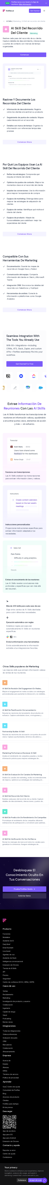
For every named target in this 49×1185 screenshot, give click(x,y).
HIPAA (5, 1071)
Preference (22, 1180)
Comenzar (24, 55)
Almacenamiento (9, 1052)
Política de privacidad (11, 1078)
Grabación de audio (10, 1038)
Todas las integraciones (11, 1031)
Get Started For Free (24, 364)
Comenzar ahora (24, 142)
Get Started (34, 11)
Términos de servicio (10, 1074)
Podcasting (7, 1019)
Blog (4, 1094)
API (4, 972)
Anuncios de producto (11, 1097)
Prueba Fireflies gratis (23, 889)
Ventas (5, 991)
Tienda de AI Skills (9, 968)
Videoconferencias (10, 1034)
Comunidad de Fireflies (11, 1090)
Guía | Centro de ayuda (11, 1087)
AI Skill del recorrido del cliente (33, 21)
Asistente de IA (8, 941)
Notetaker (6, 937)
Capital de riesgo (9, 1012)
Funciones (6, 934)
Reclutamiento (8, 994)
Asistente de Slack (9, 958)
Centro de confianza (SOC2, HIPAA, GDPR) (18, 982)
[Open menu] (44, 11)
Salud (5, 1015)
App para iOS (8, 1134)
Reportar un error (9, 1150)
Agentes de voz (9, 955)
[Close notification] (46, 3)
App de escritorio (9, 1131)
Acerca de (6, 1061)
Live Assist (6, 951)
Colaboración (8, 1005)
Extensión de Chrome (11, 965)
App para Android (9, 1138)
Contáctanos (7, 1157)
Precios (5, 975)
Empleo (5, 1064)
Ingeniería (6, 1008)
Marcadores (7, 1045)
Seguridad (6, 979)
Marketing (17, 21)
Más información (25, 4)
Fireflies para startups (11, 1104)
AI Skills (9, 21)
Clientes (6, 1100)
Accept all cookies (36, 1180)
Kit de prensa (8, 1107)
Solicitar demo (24, 896)
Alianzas (6, 1067)
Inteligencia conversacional (13, 961)
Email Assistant (8, 948)
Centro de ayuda (9, 1154)
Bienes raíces (8, 1022)
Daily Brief (6, 944)
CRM (4, 1041)
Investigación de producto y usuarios (16, 1001)
